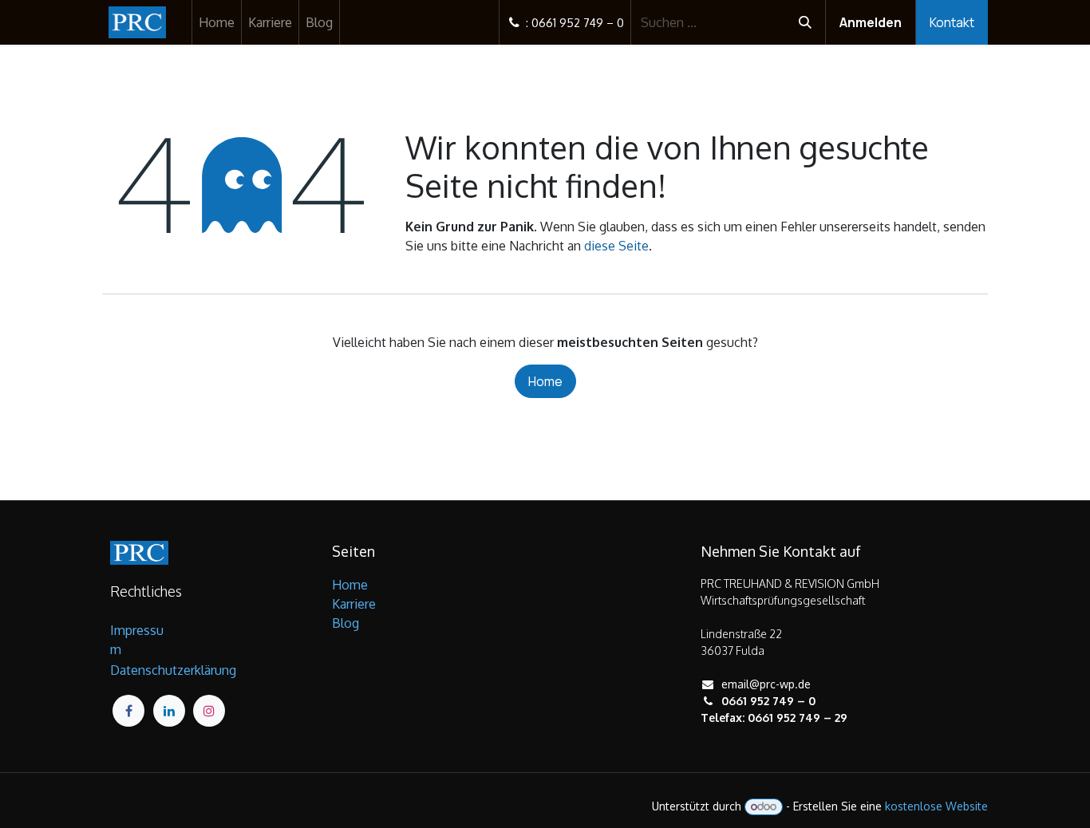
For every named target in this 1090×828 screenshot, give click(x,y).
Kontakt (952, 22)
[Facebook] (128, 711)
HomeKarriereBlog (354, 604)
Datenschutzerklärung (173, 670)
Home (545, 381)
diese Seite (616, 246)
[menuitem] (216, 22)
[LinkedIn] (169, 711)
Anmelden (870, 22)
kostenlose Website (936, 806)
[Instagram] (209, 711)
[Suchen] (805, 22)
